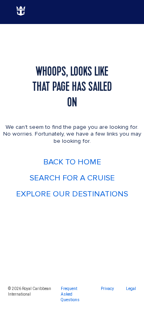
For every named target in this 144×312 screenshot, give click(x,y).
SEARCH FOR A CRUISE (72, 178)
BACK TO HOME (72, 162)
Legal (131, 288)
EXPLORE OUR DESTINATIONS (72, 194)
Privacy (107, 288)
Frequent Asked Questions (70, 294)
